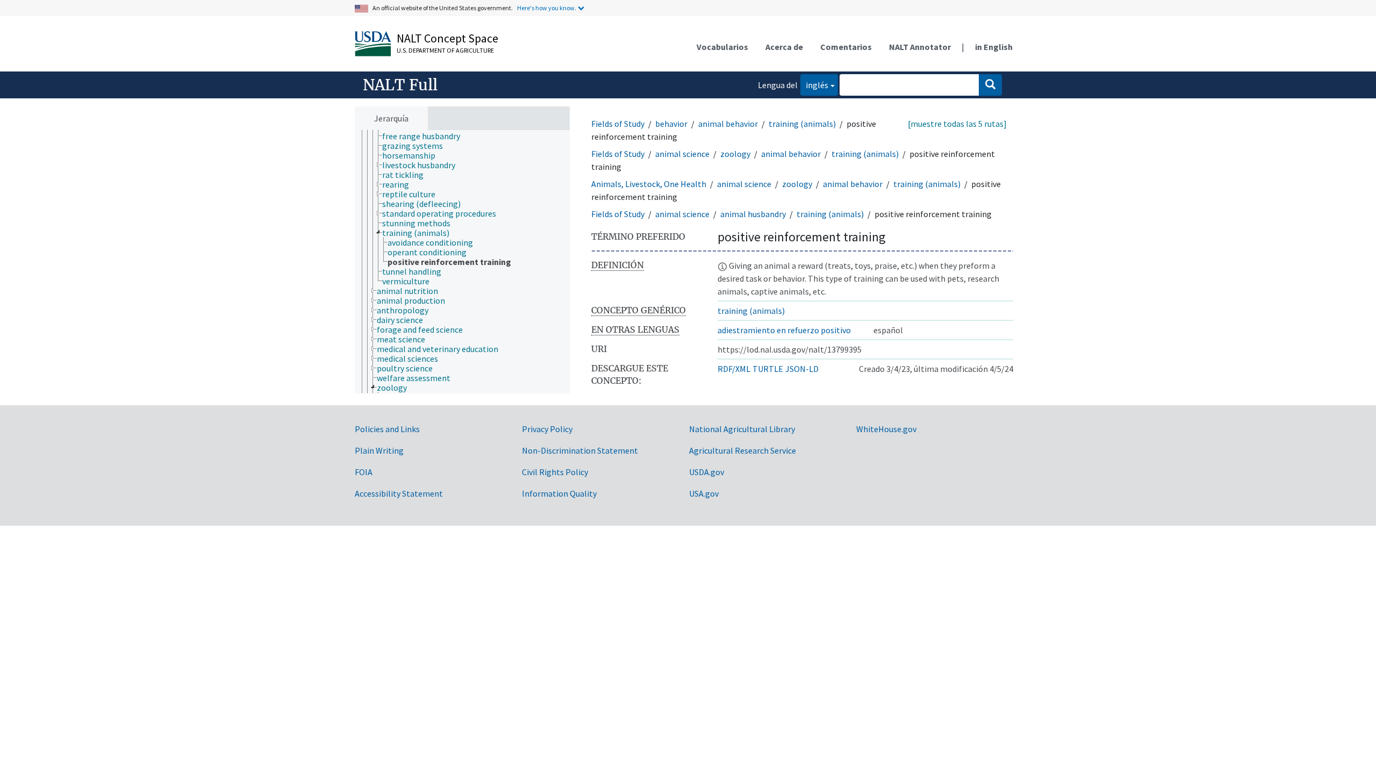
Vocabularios (722, 46)
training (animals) (802, 123)
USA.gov (704, 493)
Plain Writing (379, 450)
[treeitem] (426, 136)
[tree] (462, 262)
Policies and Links (387, 429)
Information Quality (559, 493)
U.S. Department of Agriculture (445, 50)
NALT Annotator (920, 46)
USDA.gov (706, 472)
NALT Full (400, 85)
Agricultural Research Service (742, 450)
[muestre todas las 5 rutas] (957, 123)
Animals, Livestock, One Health (648, 183)
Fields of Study (617, 123)
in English (994, 46)
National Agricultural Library (742, 429)
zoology (735, 153)
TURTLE (767, 368)
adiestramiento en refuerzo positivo (784, 330)
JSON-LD (802, 368)
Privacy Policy (547, 429)
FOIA (363, 472)
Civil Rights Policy (555, 472)
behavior (671, 123)
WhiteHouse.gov (886, 429)
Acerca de (784, 46)
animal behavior (728, 123)
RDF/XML (734, 368)
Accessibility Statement (399, 493)
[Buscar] (990, 85)
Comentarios (846, 46)
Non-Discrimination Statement (580, 450)
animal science (682, 153)
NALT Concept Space (447, 38)
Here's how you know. (546, 8)
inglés (814, 84)
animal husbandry (753, 214)
